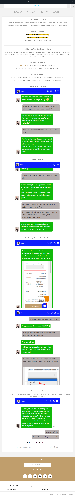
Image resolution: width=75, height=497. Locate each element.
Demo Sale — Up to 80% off (35, 2)
